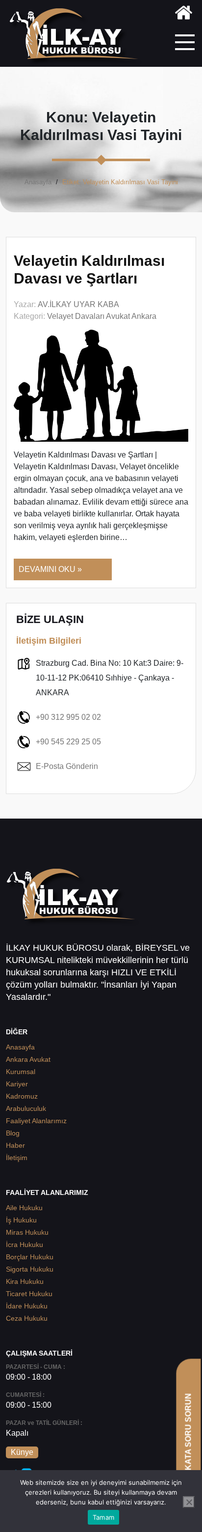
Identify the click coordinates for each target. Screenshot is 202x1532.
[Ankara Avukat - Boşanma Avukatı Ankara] (77, 37)
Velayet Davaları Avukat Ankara (101, 316)
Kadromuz (22, 1096)
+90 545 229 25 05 (68, 742)
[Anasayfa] (183, 14)
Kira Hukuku (25, 1281)
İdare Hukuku (27, 1306)
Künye (22, 1452)
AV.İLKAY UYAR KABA (78, 304)
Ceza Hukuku (27, 1318)
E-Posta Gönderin (67, 766)
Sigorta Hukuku (29, 1269)
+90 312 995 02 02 (68, 717)
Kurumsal (20, 1072)
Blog (13, 1133)
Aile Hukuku (24, 1208)
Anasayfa (38, 182)
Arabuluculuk (26, 1108)
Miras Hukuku (27, 1232)
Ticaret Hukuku (29, 1294)
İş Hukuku (21, 1220)
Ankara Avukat (28, 1059)
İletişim (16, 1158)
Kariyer (17, 1084)
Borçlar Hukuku (29, 1257)
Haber (15, 1145)
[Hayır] (189, 1502)
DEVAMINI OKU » (50, 569)
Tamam (103, 1517)
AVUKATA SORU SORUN (188, 1440)
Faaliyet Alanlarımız (36, 1121)
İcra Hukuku (24, 1244)
